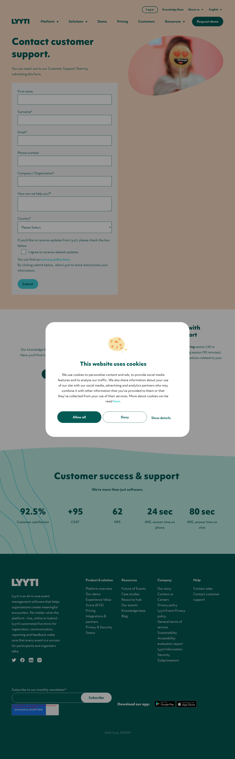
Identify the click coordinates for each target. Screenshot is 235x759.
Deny (125, 417)
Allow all (79, 417)
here (116, 401)
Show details (161, 418)
